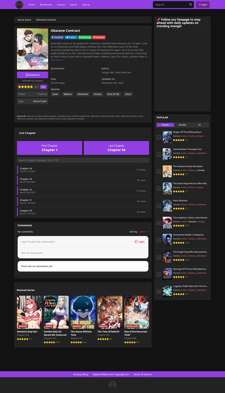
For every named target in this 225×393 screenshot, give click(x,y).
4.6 (110, 339)
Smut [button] (128, 94)
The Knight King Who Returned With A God (190, 252)
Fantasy (199, 136)
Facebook (58, 37)
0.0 (137, 342)
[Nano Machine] (167, 205)
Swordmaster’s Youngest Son (187, 149)
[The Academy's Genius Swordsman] (167, 223)
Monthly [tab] (182, 124)
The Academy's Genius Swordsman (190, 217)
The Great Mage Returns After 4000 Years (190, 183)
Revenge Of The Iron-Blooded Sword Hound (190, 269)
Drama (191, 136)
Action (184, 136)
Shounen (192, 221)
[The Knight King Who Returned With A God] (167, 257)
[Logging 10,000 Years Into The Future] (167, 291)
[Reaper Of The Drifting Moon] (167, 137)
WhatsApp (86, 37)
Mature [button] (68, 94)
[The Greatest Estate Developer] (167, 171)
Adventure (201, 153)
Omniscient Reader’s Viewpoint (188, 235)
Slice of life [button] (113, 94)
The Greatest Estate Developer (188, 166)
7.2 (30, 339)
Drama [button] (97, 94)
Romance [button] (83, 94)
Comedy (200, 170)
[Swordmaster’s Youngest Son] (167, 154)
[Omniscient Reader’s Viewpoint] (167, 240)
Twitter (72, 37)
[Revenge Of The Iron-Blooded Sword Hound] (167, 274)
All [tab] (199, 124)
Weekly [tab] (165, 124)
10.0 (58, 342)
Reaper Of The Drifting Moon (187, 132)
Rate (43, 86)
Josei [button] (55, 94)
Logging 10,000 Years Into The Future (190, 286)
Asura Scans (40, 101)
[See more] (57, 60)
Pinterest (100, 37)
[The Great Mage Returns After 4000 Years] (167, 188)
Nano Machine (180, 200)
